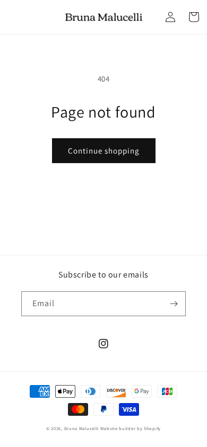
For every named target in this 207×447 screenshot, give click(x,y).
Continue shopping (104, 151)
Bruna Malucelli (81, 428)
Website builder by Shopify (130, 428)
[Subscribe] (173, 303)
